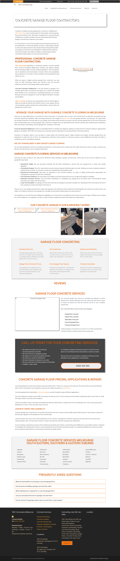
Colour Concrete (42, 529)
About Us (86, 8)
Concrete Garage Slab (44, 522)
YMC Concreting (20, 33)
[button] (60, 482)
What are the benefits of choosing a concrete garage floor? (35, 481)
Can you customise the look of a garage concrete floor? (34, 495)
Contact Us (94, 8)
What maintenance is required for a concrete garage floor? (35, 491)
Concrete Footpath (43, 519)
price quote (66, 118)
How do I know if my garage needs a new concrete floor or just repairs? (39, 500)
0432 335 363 (82, 366)
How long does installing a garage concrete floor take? (34, 486)
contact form (66, 388)
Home (46, 8)
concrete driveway (42, 392)
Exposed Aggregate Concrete (46, 524)
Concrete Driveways (43, 517)
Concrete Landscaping (44, 527)
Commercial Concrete (75, 8)
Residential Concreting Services (58, 8)
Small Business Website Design (99, 558)
